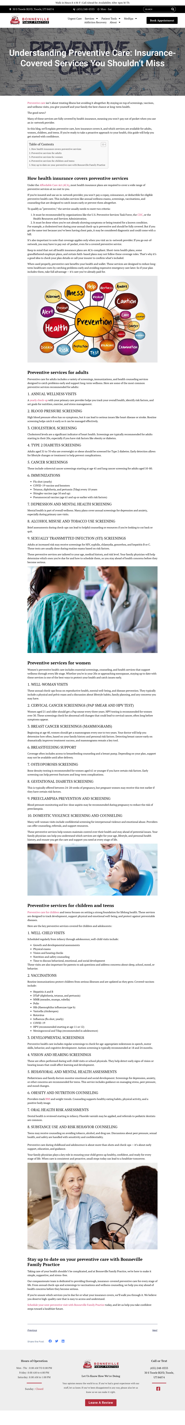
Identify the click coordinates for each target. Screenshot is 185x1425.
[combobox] (156, 9)
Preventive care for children (43, 912)
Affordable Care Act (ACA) (54, 185)
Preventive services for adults (46, 153)
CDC (140, 214)
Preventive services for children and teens (52, 160)
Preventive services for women (47, 157)
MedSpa (128, 18)
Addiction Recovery (95, 22)
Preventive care (36, 103)
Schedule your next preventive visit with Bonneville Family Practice (66, 1305)
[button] (50, 1341)
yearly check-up (39, 400)
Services (89, 18)
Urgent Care (75, 18)
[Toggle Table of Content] (102, 144)
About (113, 22)
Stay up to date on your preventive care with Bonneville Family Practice (68, 164)
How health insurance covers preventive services (56, 149)
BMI (47, 1099)
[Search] (173, 9)
